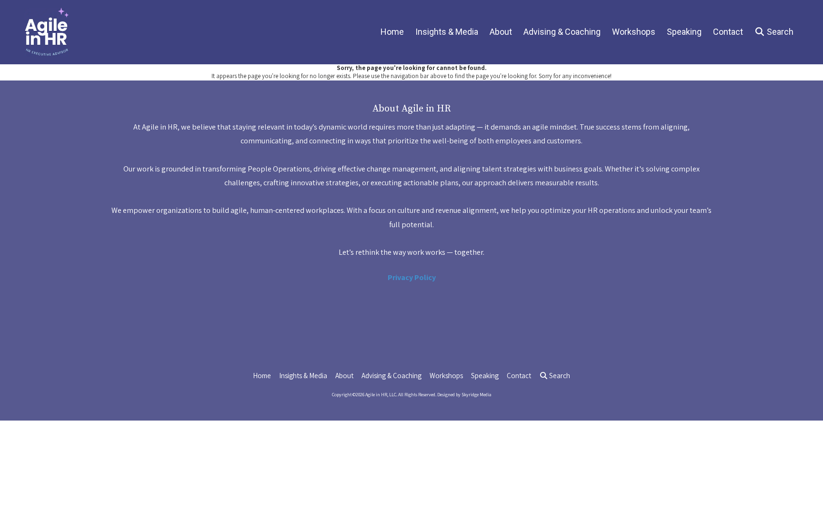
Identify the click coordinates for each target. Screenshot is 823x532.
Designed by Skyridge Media (464, 394)
